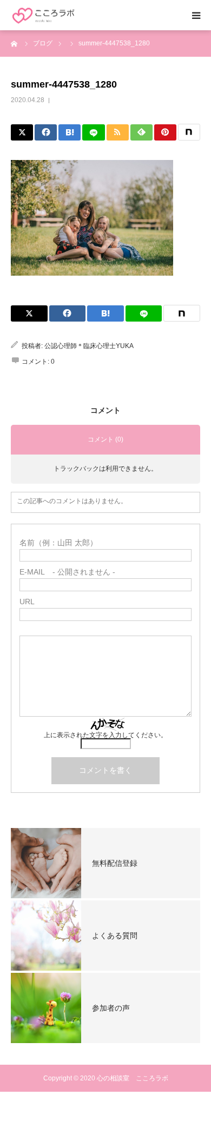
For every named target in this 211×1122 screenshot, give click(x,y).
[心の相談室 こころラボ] (43, 15)
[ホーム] (14, 43)
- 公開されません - (67, 572)
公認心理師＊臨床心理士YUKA (89, 346)
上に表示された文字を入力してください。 (105, 735)
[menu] (196, 15)
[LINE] (93, 132)
